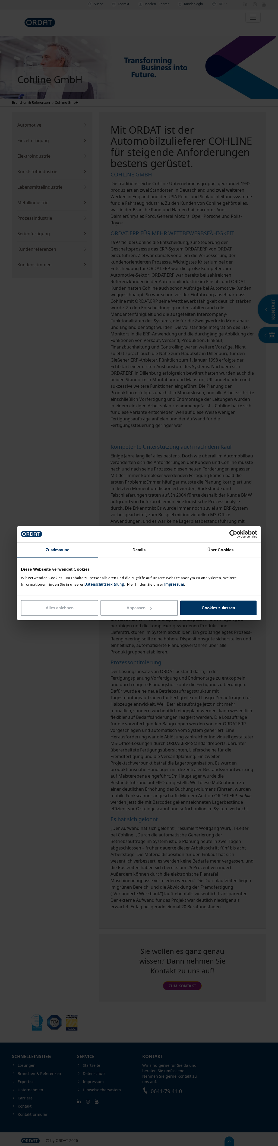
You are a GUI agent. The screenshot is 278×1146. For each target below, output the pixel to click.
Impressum (174, 585)
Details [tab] (139, 549)
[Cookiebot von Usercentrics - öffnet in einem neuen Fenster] (233, 534)
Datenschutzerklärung (104, 585)
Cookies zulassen (218, 608)
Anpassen (136, 608)
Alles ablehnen (60, 608)
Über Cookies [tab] (220, 549)
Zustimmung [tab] (58, 549)
